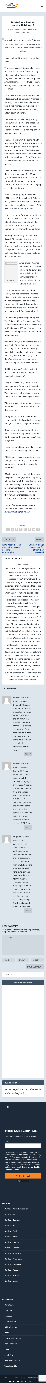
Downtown (9, 1305)
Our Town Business (12, 1220)
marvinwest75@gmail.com (18, 511)
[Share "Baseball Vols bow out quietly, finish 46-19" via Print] (38, 529)
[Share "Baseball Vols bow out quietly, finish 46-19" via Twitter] (12, 529)
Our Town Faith (10, 1231)
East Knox (8, 1310)
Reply (28, 754)
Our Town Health (11, 1236)
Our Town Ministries (12, 1253)
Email (7, 1141)
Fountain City (10, 1321)
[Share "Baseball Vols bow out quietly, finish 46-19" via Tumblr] (16, 529)
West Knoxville (10, 1366)
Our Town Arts (10, 1214)
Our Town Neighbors (13, 1259)
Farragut (8, 1316)
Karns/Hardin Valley (12, 1338)
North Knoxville (11, 1344)
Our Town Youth (11, 1281)
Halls (6, 1332)
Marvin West (21, 29)
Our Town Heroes (11, 1242)
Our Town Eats (10, 1225)
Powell (7, 1349)
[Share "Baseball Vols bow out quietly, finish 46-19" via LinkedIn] (25, 529)
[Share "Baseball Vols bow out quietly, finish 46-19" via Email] (34, 529)
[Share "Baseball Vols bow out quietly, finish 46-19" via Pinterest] (21, 529)
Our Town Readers (12, 1270)
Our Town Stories (11, 1275)
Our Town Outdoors (12, 1264)
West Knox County (12, 1360)
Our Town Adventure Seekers (16, 1209)
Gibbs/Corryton (10, 1327)
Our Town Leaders (11, 1248)
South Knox (9, 1355)
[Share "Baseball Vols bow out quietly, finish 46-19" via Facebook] (8, 529)
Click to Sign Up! (23, 1176)
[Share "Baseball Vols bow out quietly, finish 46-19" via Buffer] (29, 529)
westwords (20, 32)
